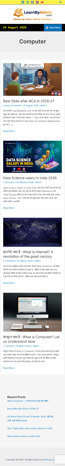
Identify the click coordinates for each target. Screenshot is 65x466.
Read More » (9, 130)
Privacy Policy (52, 459)
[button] (60, 2)
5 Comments (9, 261)
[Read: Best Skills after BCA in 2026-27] (32, 79)
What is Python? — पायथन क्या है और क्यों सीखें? (28, 401)
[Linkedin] (22, 2)
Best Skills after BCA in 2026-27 (28, 101)
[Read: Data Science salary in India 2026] (32, 156)
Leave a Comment (12, 105)
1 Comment (8, 182)
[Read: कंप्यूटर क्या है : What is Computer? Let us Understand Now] (32, 312)
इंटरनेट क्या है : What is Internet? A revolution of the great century (28, 254)
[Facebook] (32, 2)
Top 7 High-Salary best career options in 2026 (29, 428)
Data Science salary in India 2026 (30, 178)
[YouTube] (42, 2)
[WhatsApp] (27, 2)
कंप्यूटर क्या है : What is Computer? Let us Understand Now (31, 339)
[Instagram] (37, 2)
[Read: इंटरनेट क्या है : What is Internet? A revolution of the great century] (32, 232)
